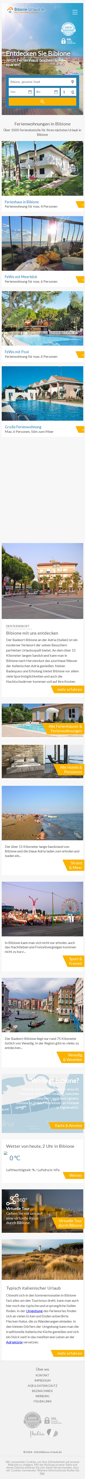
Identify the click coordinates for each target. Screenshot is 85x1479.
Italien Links (42, 1401)
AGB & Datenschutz (42, 1385)
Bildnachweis (42, 1391)
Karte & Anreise (68, 1125)
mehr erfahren (69, 689)
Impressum (42, 1380)
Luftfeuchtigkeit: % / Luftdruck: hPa (44, 1160)
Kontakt (42, 1375)
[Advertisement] (42, 492)
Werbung (42, 1396)
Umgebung (34, 1311)
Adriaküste (14, 1342)
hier (42, 1473)
